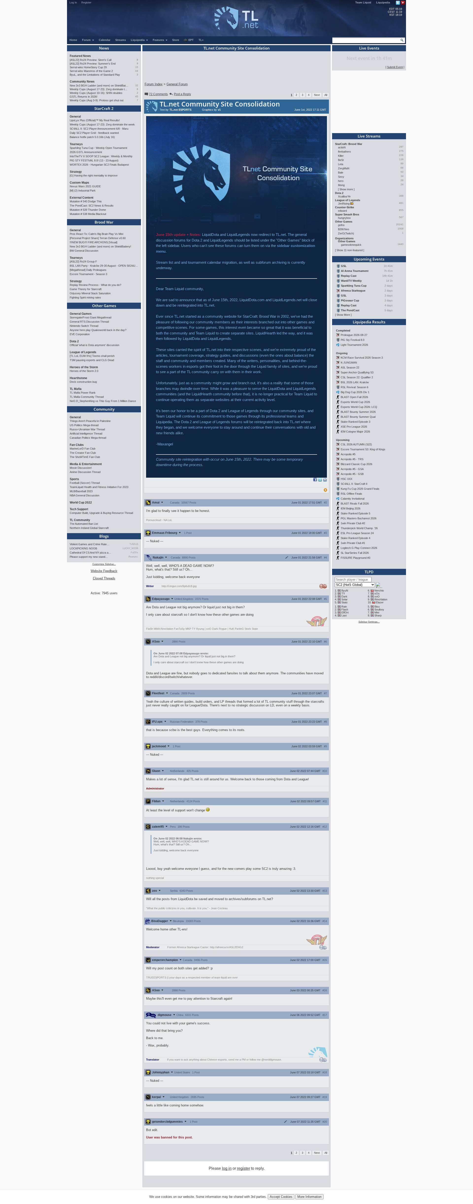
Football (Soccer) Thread (85, 482)
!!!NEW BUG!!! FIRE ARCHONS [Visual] (93, 242)
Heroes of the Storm (84, 367)
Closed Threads (104, 578)
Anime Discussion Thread (85, 472)
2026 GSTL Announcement (86, 152)
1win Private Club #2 (353, 523)
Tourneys (76, 144)
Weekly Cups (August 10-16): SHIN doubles (96, 92)
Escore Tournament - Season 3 (88, 274)
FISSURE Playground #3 (355, 557)
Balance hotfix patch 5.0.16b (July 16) (92, 137)
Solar (344, 599)
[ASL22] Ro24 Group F (83, 261)
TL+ (201, 39)
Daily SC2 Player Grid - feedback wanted (94, 132)
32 (136, 85)
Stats (344, 602)
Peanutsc (133, 557)
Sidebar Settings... (369, 621)
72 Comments (158, 94)
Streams (120, 39)
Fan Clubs (77, 445)
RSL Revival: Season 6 (354, 387)
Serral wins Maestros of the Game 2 (91, 71)
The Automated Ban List (84, 523)
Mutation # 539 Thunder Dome (88, 209)
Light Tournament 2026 (354, 344)
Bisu (377, 606)
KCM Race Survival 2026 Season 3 (362, 357)
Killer (341, 155)
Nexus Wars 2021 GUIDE (85, 186)
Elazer (380, 602)
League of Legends (83, 352)
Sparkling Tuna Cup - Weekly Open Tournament (98, 147)
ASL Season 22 (350, 367)
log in (227, 1168)
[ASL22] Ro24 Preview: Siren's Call (90, 59)
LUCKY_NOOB (130, 548)
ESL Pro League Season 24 (357, 533)
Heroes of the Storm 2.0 (84, 370)
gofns (341, 225)
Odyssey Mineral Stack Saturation (90, 293)
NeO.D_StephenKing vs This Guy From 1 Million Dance (103, 401)
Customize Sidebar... (104, 564)
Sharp (378, 615)
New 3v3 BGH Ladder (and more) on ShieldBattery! (99, 85)
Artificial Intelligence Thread (86, 433)
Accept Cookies (281, 1197)
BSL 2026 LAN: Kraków (355, 382)
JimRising (344, 203)
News (104, 48)
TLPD (369, 571)
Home (73, 39)
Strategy (76, 172)
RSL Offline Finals (351, 493)
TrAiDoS (134, 544)
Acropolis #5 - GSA (352, 469)
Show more (346, 189)
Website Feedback (104, 571)
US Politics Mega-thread (84, 425)
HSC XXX (346, 478)
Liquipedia (383, 2)
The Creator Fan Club (83, 452)
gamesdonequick (351, 244)
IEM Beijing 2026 (350, 508)
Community (104, 409)
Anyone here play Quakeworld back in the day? (98, 330)
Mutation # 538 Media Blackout (88, 213)
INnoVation (380, 599)
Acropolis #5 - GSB (352, 473)
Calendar (104, 39)
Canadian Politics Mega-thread (88, 437)
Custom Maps (79, 182)
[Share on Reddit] (325, 480)
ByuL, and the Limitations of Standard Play (95, 74)
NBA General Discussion (84, 495)
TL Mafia (76, 389)
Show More (343, 314)
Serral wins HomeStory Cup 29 (88, 67)
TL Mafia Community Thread (87, 396)
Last (344, 615)
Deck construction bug (83, 381)
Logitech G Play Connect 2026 (359, 547)
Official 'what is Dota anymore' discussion (94, 345)
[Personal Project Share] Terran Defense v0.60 (98, 238)
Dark (344, 596)
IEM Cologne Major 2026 (355, 431)
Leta (340, 164)
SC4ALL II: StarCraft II (354, 483)
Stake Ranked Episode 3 (355, 421)
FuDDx (134, 552)
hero (340, 180)
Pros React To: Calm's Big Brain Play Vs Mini (96, 233)
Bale (340, 172)
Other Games (104, 305)
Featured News (80, 56)
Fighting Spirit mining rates (85, 297)
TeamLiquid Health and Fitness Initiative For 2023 (99, 487)
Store (175, 39)
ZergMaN (343, 168)
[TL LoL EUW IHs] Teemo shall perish (92, 355)
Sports (74, 479)
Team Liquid (363, 2)
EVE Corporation (80, 334)
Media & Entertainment (86, 464)
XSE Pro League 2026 (354, 426)
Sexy (341, 176)
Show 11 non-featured (350, 250)
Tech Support (79, 509)
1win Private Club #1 (353, 542)
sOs (377, 593)
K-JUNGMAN (349, 362)
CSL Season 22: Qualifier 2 (357, 377)
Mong (341, 185)
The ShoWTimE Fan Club (85, 456)
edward (342, 210)
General (75, 116)
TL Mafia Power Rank (83, 392)
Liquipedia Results (369, 321)
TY (343, 593)
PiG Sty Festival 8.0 (352, 339)
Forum (86, 39)
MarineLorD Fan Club (82, 448)
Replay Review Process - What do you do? (95, 284)
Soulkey (379, 609)
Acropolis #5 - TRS (352, 459)
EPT (191, 39)
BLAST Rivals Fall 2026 (355, 503)
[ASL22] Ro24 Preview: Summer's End (93, 63)
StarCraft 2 (104, 108)
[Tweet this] (320, 480)
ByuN (344, 590)
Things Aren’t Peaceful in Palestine (90, 420)
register (243, 1168)
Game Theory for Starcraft (85, 289)
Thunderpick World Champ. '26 (359, 528)
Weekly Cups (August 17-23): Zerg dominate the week (99, 89)
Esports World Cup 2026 (355, 402)
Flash (344, 609)
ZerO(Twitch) (346, 233)
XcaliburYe (344, 196)
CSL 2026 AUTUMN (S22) (356, 444)
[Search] (402, 40)
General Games (81, 313)
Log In (73, 2)
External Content (81, 197)
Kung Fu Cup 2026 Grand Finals (360, 488)
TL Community (80, 520)
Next (317, 94)
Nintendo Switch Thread (84, 325)
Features (159, 39)
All (325, 94)
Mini (376, 612)
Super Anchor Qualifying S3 (357, 372)
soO (377, 596)
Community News (82, 81)
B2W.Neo (343, 229)
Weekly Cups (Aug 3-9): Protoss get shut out (96, 100)
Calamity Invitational (352, 498)
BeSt (341, 159)
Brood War (104, 222)
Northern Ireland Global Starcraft (89, 527)
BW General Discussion (84, 250)
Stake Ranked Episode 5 (355, 513)
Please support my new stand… (89, 556)
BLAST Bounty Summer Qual (358, 416)
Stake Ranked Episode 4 (355, 538)
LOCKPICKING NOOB (83, 548)
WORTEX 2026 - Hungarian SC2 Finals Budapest (99, 164)
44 (136, 71)
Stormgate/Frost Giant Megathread (90, 317)
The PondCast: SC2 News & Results (92, 205)
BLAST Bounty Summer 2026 (358, 411)
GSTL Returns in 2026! (83, 96)
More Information (309, 1197)
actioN (342, 147)
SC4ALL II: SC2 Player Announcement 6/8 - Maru (99, 128)
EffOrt (345, 612)
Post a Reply (182, 94)
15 (136, 67)
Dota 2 (74, 341)
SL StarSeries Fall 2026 (355, 552)
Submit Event (395, 67)
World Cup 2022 (81, 502)
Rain (344, 606)
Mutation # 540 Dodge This (86, 201)
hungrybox (344, 217)
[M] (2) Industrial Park (83, 190)
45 (136, 96)
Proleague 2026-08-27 (354, 334)
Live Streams (369, 136)
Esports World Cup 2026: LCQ (359, 406)
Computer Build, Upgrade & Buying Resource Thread (101, 512)
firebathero (344, 151)
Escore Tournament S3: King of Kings (363, 449)
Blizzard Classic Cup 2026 (356, 464)
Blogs (104, 536)
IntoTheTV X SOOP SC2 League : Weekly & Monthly (101, 156)
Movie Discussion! (81, 467)
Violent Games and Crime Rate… (89, 544)
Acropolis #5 (348, 454)
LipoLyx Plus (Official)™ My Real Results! (95, 120)
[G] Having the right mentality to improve (94, 175)
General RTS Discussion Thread (89, 321)
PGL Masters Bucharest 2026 (358, 518)
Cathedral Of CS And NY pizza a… (90, 552)
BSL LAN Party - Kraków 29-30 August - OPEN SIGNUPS (104, 265)
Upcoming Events (369, 259)
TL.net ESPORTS (180, 109)
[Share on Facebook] (315, 480)
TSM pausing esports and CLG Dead (92, 360)
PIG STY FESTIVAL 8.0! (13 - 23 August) (94, 160)
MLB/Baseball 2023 (81, 491)
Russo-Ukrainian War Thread (87, 429)
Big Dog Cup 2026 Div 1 (355, 392)
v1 (219, 109)
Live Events (369, 48)
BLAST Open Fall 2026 (354, 397)
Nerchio (379, 590)
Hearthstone (78, 378)
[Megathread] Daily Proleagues (88, 269)
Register (86, 2)
